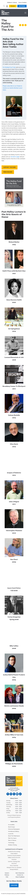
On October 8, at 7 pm (9, 67)
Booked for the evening (14, 851)
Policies (7, 875)
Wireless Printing (12, 845)
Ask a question (20, 873)
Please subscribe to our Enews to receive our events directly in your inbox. (12, 88)
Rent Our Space (12, 838)
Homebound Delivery (13, 831)
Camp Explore (14, 853)
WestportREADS (14, 869)
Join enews (22, 6)
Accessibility (11, 825)
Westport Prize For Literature (14, 867)
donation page (15, 157)
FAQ (7, 877)
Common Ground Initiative (14, 855)
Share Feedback (20, 877)
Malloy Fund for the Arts (14, 857)
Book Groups (11, 827)
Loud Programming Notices (14, 817)
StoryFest (14, 859)
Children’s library (12, 3)
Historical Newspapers (14, 829)
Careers (7, 873)
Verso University (14, 865)
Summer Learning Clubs (14, 861)
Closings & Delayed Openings (14, 815)
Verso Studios (22, 3)
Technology (11, 843)
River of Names (12, 840)
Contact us (20, 875)
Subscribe (14, 885)
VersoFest (14, 863)
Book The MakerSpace (14, 836)
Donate (13, 6)
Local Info (10, 834)
